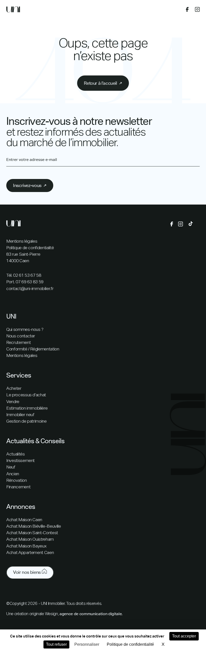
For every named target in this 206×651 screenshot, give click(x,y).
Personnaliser (86, 644)
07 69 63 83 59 (29, 282)
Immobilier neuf (20, 415)
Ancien (12, 474)
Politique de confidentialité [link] (130, 644)
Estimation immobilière (26, 408)
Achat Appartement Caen (30, 552)
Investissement (20, 460)
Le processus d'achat (26, 395)
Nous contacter (20, 336)
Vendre (12, 402)
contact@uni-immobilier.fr (30, 289)
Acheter (14, 388)
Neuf (10, 467)
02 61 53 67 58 (27, 275)
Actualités (15, 454)
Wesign (51, 614)
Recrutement (18, 342)
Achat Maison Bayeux (26, 546)
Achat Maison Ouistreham (30, 539)
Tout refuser (56, 644)
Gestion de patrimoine (26, 421)
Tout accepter (184, 636)
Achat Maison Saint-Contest (32, 533)
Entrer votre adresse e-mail (31, 159)
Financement (18, 487)
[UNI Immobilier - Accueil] (13, 10)
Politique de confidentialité (30, 248)
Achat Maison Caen (24, 520)
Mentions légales (21, 241)
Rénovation (16, 480)
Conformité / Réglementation (32, 349)
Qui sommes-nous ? (24, 329)
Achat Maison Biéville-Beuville (33, 526)
